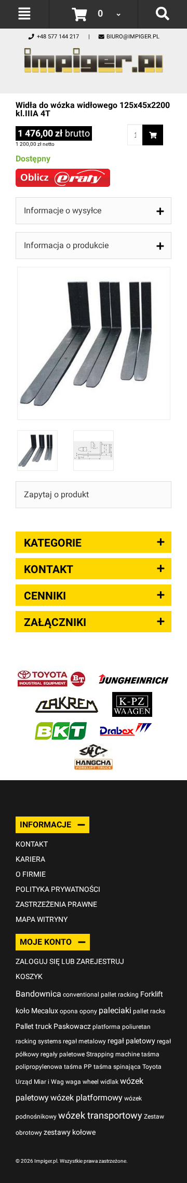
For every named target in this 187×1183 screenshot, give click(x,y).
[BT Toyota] (51, 671)
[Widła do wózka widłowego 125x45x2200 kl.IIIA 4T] (93, 272)
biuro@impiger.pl (132, 36)
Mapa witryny (42, 919)
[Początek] (93, 58)
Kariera (30, 859)
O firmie (31, 874)
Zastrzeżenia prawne (56, 904)
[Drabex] (126, 723)
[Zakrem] (66, 697)
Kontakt (32, 844)
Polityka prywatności (58, 889)
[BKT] (61, 723)
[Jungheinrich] (133, 671)
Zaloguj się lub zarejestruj (70, 961)
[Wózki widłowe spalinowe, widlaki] (93, 749)
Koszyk (29, 976)
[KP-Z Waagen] (132, 697)
